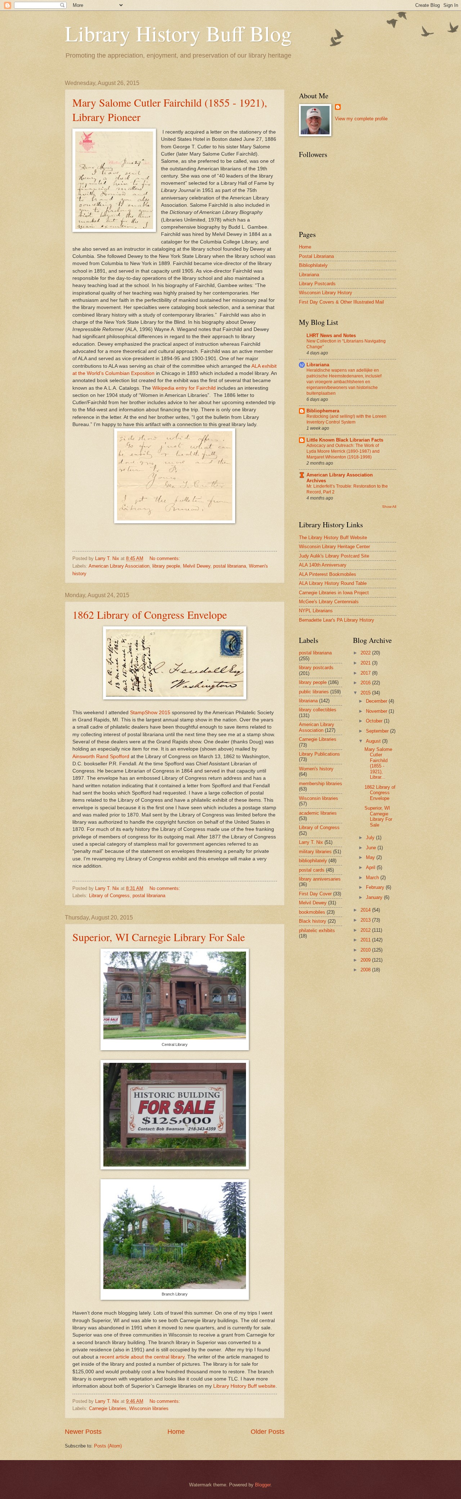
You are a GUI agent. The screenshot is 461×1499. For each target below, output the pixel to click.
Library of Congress (109, 895)
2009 (366, 960)
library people (166, 566)
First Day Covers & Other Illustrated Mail (341, 302)
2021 (366, 663)
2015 (366, 692)
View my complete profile (361, 118)
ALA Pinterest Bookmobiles (327, 574)
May (371, 857)
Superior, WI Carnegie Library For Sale (158, 937)
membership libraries (320, 783)
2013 (366, 920)
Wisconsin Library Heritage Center (334, 546)
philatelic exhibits (317, 930)
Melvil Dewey (196, 566)
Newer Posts (83, 1431)
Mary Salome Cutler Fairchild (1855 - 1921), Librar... (378, 763)
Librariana (309, 274)
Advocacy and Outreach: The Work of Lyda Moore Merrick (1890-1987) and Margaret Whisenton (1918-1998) (343, 451)
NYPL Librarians (316, 610)
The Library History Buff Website (333, 537)
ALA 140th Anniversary (322, 565)
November (377, 711)
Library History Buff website (244, 1386)
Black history (312, 921)
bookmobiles (312, 912)
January (375, 897)
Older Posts (268, 1431)
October (375, 721)
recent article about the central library (142, 1357)
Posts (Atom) (108, 1446)
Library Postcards (317, 283)
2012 (366, 930)
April (371, 867)
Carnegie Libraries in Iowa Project (334, 592)
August (374, 741)
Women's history (316, 768)
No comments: (165, 558)
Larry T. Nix (311, 842)
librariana (308, 700)
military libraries (315, 851)
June (371, 847)
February (376, 887)
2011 (366, 940)
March (373, 877)
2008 (366, 969)
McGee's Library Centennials (329, 601)
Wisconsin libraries (149, 1408)
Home (176, 1431)
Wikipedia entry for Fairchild (184, 388)
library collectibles (317, 709)
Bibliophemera (322, 410)
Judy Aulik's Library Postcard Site (334, 556)
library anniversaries (320, 879)
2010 (366, 950)
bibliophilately (313, 860)
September (378, 731)
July (371, 837)
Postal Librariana (316, 256)
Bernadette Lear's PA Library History (336, 620)
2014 (366, 910)
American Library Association (119, 566)
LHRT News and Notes (331, 335)
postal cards (312, 870)
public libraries (314, 691)
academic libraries (318, 813)
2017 (366, 673)
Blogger (262, 1484)
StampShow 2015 (150, 712)
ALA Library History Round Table (333, 583)
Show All (389, 507)
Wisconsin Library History (325, 292)
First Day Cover (315, 893)
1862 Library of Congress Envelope (149, 614)
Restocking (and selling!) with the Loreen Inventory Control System (346, 419)
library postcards (316, 667)
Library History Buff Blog (178, 33)
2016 (366, 682)
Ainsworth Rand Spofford (101, 756)
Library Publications (319, 754)
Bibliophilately (313, 265)
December (377, 701)
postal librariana (229, 566)
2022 (366, 652)
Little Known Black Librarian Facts (344, 440)
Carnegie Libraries (107, 1408)
